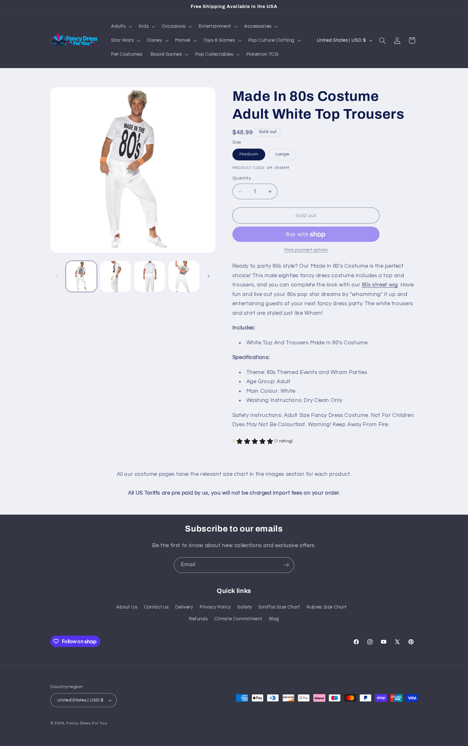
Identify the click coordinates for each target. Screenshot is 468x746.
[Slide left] (57, 277)
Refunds (198, 618)
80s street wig (380, 285)
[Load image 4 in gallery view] (183, 276)
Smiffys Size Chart (279, 607)
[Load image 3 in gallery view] (149, 276)
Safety (244, 607)
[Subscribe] (286, 565)
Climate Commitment (238, 618)
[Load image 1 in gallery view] (81, 276)
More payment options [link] (306, 250)
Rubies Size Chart (327, 607)
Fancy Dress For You (87, 723)
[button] (121, 26)
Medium (252, 155)
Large (285, 155)
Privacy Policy (215, 607)
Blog (274, 618)
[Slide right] (209, 277)
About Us (126, 607)
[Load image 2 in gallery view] (115, 276)
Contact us (156, 607)
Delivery (184, 607)
